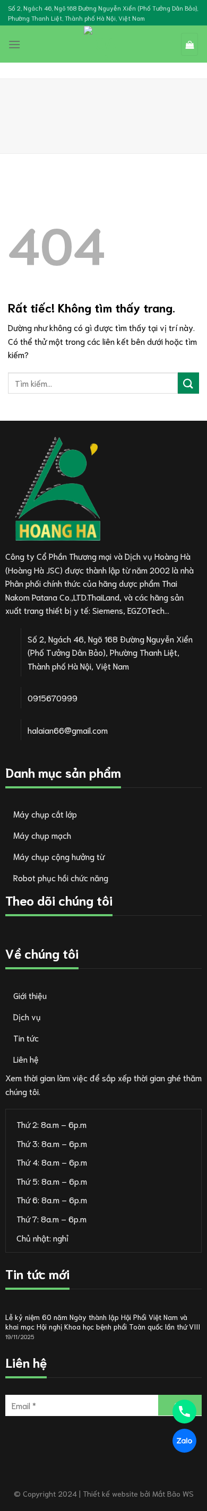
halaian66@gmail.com (68, 729)
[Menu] (14, 44)
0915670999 (52, 697)
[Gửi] (188, 382)
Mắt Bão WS (173, 1493)
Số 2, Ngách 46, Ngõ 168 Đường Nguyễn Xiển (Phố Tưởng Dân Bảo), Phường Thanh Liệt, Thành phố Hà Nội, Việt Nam (103, 13)
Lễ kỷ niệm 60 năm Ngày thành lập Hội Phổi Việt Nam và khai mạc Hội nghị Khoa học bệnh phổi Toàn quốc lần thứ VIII (102, 1322)
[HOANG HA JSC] (100, 43)
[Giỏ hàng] (189, 44)
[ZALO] (184, 1441)
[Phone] (184, 1411)
